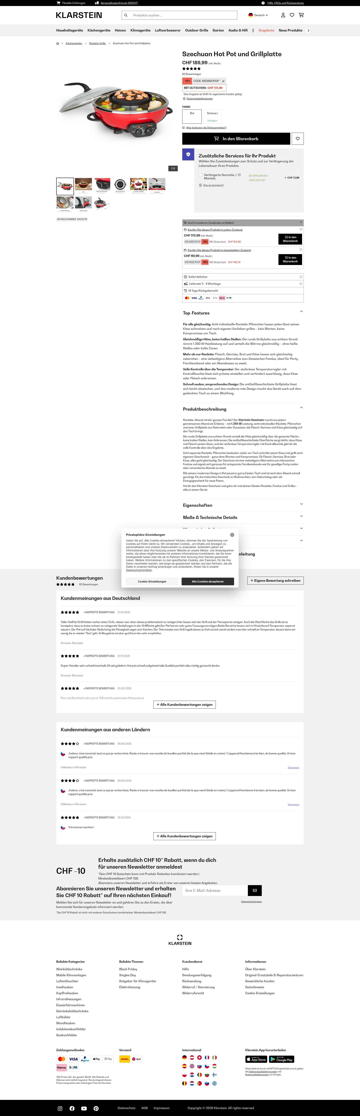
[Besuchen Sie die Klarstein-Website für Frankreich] (207, 1057)
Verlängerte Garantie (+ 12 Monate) (222, 176)
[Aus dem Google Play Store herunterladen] (282, 1059)
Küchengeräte (74, 43)
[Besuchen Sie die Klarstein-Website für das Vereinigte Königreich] (192, 1066)
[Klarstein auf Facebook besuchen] (72, 1108)
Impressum (162, 1108)
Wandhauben (65, 1023)
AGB (144, 1108)
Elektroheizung (129, 987)
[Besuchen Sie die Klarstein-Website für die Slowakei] (199, 1066)
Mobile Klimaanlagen (71, 975)
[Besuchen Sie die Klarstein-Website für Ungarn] (214, 1066)
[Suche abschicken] (125, 15)
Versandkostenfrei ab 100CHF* (119, 2)
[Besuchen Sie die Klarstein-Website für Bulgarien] (207, 1075)
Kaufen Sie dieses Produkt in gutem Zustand (215, 229)
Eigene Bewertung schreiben (277, 580)
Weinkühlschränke (69, 969)
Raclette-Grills (97, 43)
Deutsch (259, 15)
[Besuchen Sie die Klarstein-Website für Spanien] (184, 1066)
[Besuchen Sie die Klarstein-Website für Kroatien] (192, 1075)
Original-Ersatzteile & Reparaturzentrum (274, 975)
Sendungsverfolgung (197, 975)
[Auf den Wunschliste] (298, 139)
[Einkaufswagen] (301, 15)
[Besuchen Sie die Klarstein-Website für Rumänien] (199, 1075)
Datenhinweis (254, 987)
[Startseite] (61, 43)
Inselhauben (64, 987)
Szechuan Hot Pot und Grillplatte (131, 43)
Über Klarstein (255, 969)
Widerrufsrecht (193, 993)
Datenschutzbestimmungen (263, 1071)
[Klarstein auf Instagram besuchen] (60, 1108)
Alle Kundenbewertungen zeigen (186, 705)
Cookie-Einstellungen (260, 993)
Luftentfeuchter (67, 981)
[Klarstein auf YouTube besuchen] (84, 1108)
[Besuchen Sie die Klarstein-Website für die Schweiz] (199, 1057)
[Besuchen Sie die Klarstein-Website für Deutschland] (184, 1057)
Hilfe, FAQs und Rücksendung (286, 2)
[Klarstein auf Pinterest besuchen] (96, 1108)
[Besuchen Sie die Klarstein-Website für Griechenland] (214, 1083)
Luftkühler (63, 1017)
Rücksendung (191, 981)
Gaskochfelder (66, 1035)
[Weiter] (308, 30)
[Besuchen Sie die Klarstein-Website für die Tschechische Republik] (207, 1066)
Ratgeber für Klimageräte (137, 981)
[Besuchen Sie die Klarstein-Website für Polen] (184, 1075)
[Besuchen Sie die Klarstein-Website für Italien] (214, 1057)
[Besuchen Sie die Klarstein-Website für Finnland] (214, 1075)
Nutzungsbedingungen (256, 1074)
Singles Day (127, 975)
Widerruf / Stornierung (198, 987)
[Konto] (283, 15)
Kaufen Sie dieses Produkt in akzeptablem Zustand (219, 250)
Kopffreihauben (67, 993)
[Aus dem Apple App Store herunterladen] (256, 1059)
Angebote (266, 30)
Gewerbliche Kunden (259, 981)
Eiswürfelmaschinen (70, 1005)
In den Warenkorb (240, 138)
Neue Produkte (290, 30)
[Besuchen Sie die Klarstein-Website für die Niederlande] (192, 1083)
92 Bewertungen (191, 74)
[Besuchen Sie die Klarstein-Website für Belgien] (184, 1083)
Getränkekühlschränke (72, 1011)
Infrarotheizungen (68, 999)
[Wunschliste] (292, 15)
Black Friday (128, 969)
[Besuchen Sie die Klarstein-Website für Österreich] (192, 1057)
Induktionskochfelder (71, 1029)
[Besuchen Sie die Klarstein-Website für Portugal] (199, 1083)
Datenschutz (126, 1108)
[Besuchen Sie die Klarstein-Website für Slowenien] (207, 1083)
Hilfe (185, 969)
